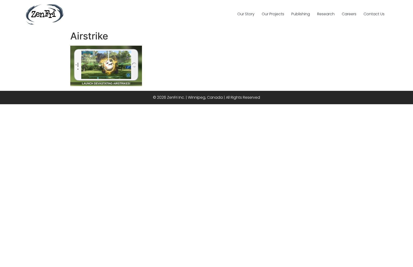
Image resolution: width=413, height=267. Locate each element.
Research (326, 14)
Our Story (246, 14)
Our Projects (273, 14)
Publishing (300, 14)
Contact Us (374, 14)
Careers (349, 14)
